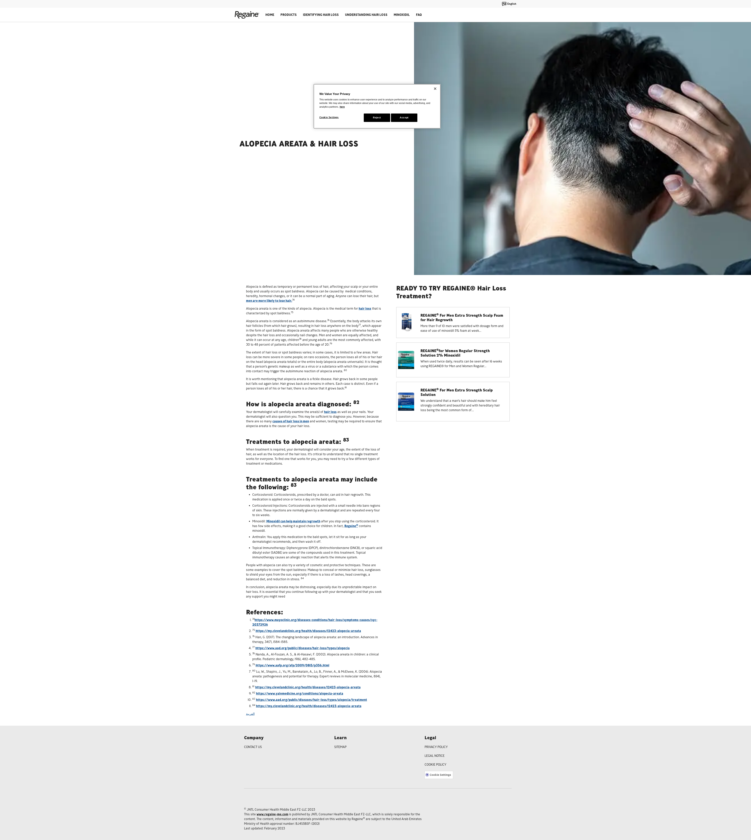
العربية (250, 714)
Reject (377, 117)
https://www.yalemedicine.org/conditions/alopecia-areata (299, 693)
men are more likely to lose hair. (269, 301)
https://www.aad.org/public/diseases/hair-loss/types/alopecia (302, 648)
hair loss (365, 308)
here (342, 106)
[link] (453, 322)
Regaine (351, 526)
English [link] (511, 3)
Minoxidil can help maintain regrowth (293, 521)
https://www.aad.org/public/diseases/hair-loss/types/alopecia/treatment (311, 700)
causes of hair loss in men (290, 421)
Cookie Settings (440, 775)
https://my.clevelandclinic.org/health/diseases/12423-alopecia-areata (308, 631)
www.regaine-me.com (272, 814)
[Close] (435, 88)
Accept (404, 117)
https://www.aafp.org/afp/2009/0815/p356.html (292, 665)
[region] (377, 106)
